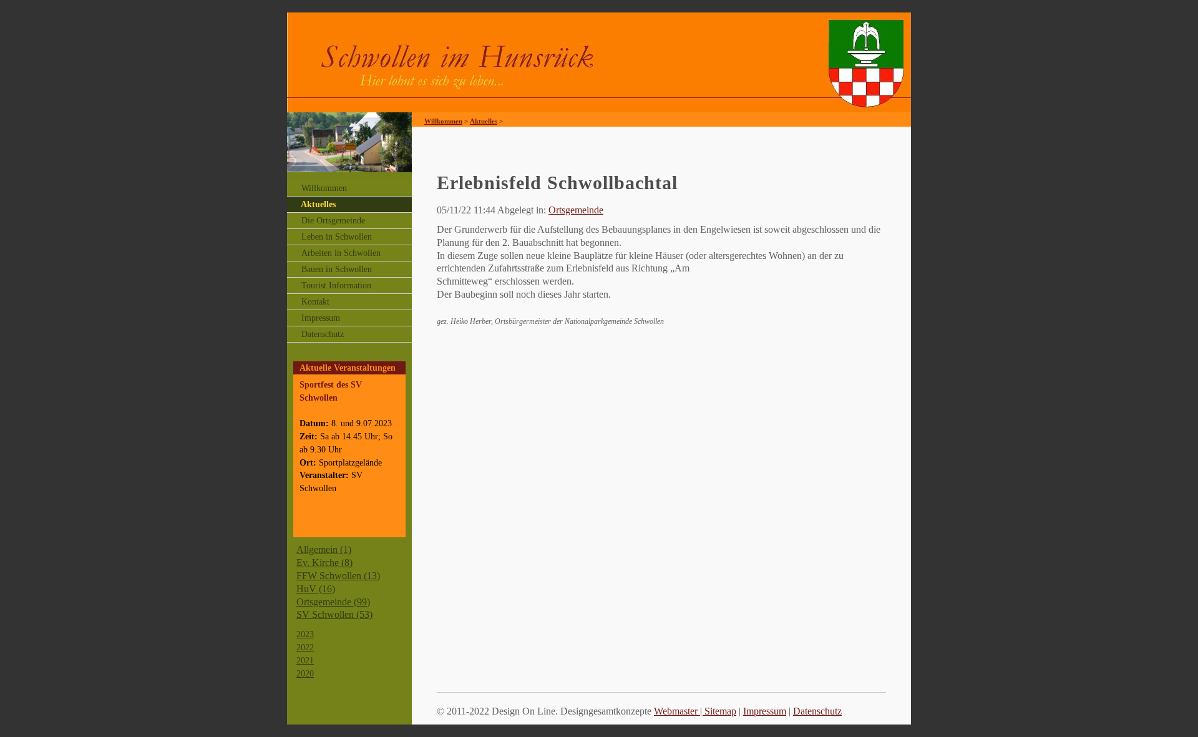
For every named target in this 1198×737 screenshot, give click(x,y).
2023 (305, 634)
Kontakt (315, 301)
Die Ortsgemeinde (333, 220)
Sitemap (720, 711)
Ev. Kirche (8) (324, 562)
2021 (305, 660)
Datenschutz (322, 334)
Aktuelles (318, 204)
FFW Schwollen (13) (338, 575)
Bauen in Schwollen (336, 269)
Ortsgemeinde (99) (333, 602)
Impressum (320, 318)
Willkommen (324, 188)
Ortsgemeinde (575, 210)
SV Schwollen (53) (334, 614)
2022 (305, 647)
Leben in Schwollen (336, 237)
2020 (305, 673)
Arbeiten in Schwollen (341, 253)
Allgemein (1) (323, 549)
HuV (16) (315, 588)
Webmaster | (679, 711)
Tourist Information (336, 285)
